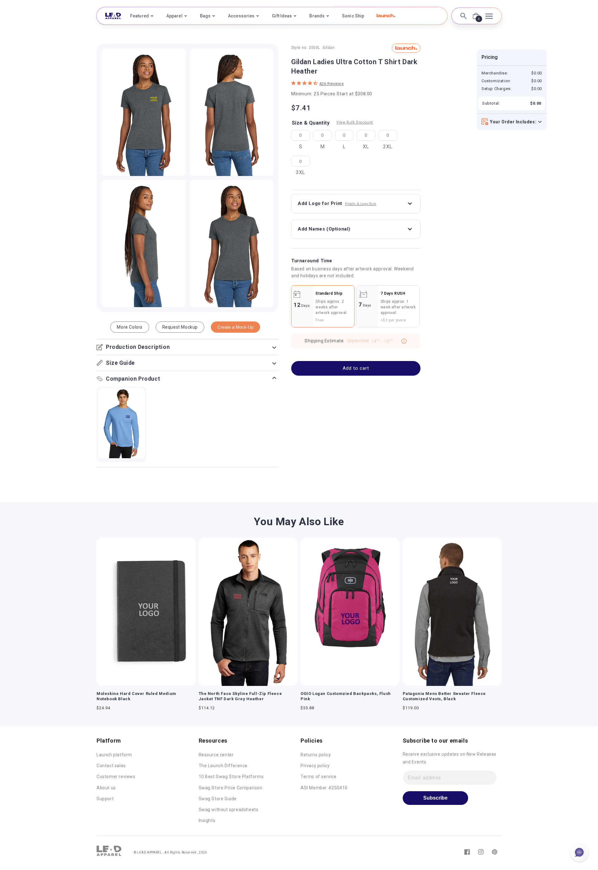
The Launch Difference (223, 765)
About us (106, 787)
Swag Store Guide (218, 798)
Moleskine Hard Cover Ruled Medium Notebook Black (136, 696)
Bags (205, 15)
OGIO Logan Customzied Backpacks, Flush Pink (346, 696)
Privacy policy (315, 765)
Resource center (216, 754)
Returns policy (316, 754)
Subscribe (435, 798)
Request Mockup (180, 327)
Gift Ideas (282, 15)
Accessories (241, 15)
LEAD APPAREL (150, 852)
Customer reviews (116, 776)
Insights (207, 820)
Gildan (329, 48)
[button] (386, 15)
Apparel (174, 15)
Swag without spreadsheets (229, 809)
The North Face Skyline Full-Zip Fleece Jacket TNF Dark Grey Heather (240, 696)
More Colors (130, 327)
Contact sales (111, 765)
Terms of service (319, 776)
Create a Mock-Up (235, 327)
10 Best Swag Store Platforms (231, 776)
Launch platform (114, 754)
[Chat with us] (579, 852)
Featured (139, 15)
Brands (317, 15)
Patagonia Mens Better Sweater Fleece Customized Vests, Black (444, 696)
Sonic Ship (353, 15)
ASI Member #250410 (324, 787)
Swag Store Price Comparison (231, 787)
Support (105, 798)
